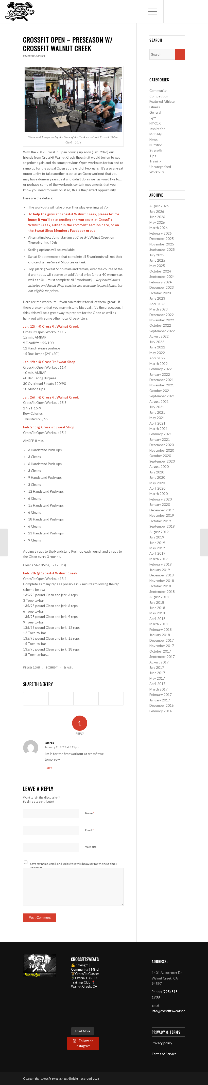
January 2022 (159, 374)
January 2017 (159, 700)
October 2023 (160, 293)
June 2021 (157, 412)
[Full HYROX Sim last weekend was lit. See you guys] (78, 1015)
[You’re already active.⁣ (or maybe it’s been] (69, 996)
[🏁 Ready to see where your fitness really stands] (78, 1002)
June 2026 (157, 217)
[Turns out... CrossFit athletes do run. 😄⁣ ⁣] (69, 1009)
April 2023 (157, 304)
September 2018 (162, 592)
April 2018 (157, 619)
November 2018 (161, 581)
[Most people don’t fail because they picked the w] (69, 1015)
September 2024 (162, 277)
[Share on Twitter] (42, 698)
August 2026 (159, 206)
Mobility (155, 134)
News (153, 140)
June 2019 (157, 543)
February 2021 (160, 434)
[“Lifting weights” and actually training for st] (78, 996)
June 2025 (157, 260)
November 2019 (161, 515)
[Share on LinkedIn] (67, 698)
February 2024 (160, 282)
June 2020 (157, 477)
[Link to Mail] (201, 11)
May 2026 (157, 222)
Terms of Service (164, 1054)
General (40, 55)
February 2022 (160, 369)
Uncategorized (160, 167)
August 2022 (159, 336)
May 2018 (157, 613)
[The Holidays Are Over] (4, 542)
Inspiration (157, 129)
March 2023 (158, 309)
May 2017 (157, 678)
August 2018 (159, 597)
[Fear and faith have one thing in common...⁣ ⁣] (96, 996)
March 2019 (158, 559)
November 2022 (161, 320)
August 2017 (159, 662)
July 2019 (156, 537)
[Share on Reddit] (105, 698)
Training (155, 161)
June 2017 (157, 673)
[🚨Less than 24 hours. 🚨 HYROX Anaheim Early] (87, 996)
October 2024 (160, 271)
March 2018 (158, 624)
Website (90, 846)
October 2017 (160, 651)
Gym (153, 118)
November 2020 (161, 450)
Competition (158, 96)
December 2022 (161, 315)
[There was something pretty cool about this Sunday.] (87, 1009)
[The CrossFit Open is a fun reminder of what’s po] (96, 1021)
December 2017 (161, 640)
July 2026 (156, 212)
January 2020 (159, 505)
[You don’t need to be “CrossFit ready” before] (96, 1009)
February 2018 (160, 630)
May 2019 (157, 548)
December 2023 (161, 287)
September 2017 (162, 657)
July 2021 (156, 407)
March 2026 (158, 228)
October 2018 (160, 586)
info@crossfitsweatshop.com (173, 1011)
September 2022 (162, 331)
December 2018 (161, 575)
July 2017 (156, 667)
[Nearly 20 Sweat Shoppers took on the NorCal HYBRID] (87, 1002)
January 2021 (159, 439)
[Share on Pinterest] (55, 698)
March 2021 (158, 429)
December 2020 (161, 445)
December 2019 (161, 510)
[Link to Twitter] (194, 11)
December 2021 (161, 380)
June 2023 (157, 298)
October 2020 (160, 456)
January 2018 (159, 635)
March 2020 (158, 494)
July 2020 (156, 472)
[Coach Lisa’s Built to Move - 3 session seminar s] (87, 1015)
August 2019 (159, 532)
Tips (152, 156)
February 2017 (160, 695)
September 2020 (162, 461)
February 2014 (160, 711)
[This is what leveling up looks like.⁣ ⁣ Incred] (69, 1021)
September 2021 (162, 396)
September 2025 (162, 249)
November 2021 (161, 385)
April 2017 (157, 684)
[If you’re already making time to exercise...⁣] (96, 1002)
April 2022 (157, 358)
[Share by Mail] (117, 698)
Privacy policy (162, 1043)
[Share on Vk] (92, 698)
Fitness (154, 107)
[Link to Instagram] (186, 11)
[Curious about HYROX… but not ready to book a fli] (78, 1021)
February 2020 (160, 499)
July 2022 (156, 342)
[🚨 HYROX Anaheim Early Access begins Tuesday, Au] (69, 1002)
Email (89, 830)
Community (29, 55)
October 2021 (160, 391)
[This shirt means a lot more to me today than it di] (78, 1009)
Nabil (70, 667)
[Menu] (150, 11)
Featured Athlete (162, 101)
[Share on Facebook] (29, 698)
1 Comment (52, 667)
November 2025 (161, 244)
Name (89, 813)
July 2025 (156, 255)
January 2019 (159, 570)
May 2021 (157, 418)
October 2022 (160, 325)
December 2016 (161, 705)
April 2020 (157, 488)
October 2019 (160, 521)
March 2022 (158, 364)
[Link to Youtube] (171, 11)
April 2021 (157, 423)
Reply (48, 767)
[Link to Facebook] (179, 11)
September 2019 (162, 526)
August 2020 (159, 467)
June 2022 (157, 347)
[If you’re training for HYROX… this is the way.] (96, 1015)
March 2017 (158, 689)
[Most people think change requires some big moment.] (87, 1021)
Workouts (156, 172)
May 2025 (157, 266)
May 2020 (157, 483)
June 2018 (157, 608)
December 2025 (161, 239)
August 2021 (159, 402)
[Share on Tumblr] (80, 698)
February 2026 (160, 233)
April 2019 (157, 553)
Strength (155, 150)
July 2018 (156, 602)
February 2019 (160, 564)
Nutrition (156, 145)
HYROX (155, 123)
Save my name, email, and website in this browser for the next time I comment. (73, 866)
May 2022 (157, 353)
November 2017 (161, 646)
